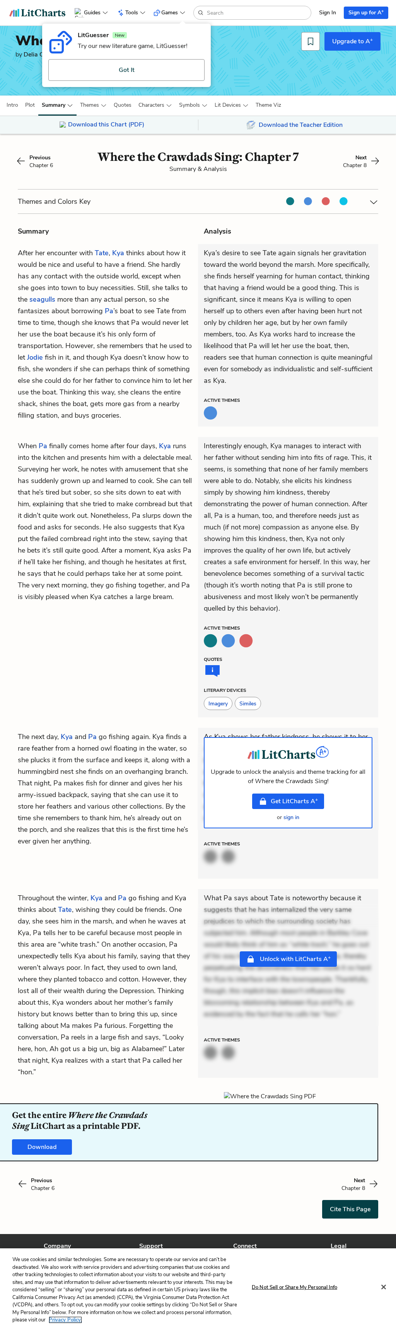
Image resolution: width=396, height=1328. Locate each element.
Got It (127, 70)
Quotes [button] (122, 105)
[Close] (383, 1287)
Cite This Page (350, 1209)
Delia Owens (41, 54)
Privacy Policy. (65, 1319)
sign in (291, 817)
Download (41, 1147)
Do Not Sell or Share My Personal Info (294, 1287)
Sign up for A (366, 12)
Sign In (327, 12)
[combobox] (258, 12)
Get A (294, 801)
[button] (12, 105)
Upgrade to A (352, 41)
